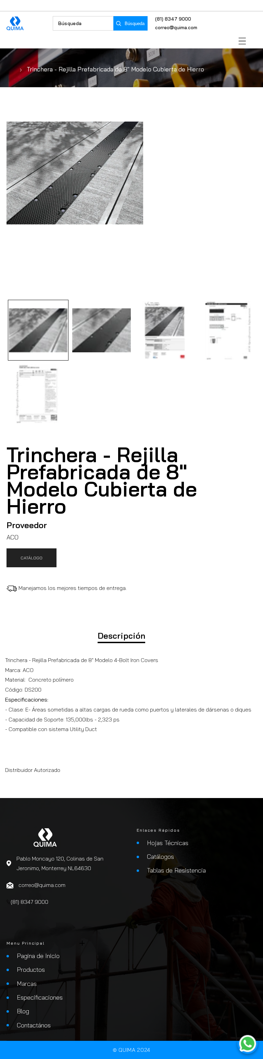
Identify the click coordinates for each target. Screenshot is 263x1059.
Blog (23, 1011)
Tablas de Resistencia (176, 870)
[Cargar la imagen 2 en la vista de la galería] (102, 330)
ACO (12, 537)
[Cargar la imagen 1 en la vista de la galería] (38, 330)
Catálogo (31, 557)
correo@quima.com (176, 27)
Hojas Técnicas (167, 843)
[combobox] (83, 23)
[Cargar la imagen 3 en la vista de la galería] (165, 330)
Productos (31, 969)
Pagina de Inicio (38, 956)
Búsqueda (135, 23)
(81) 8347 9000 (173, 19)
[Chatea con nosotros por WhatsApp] (247, 1043)
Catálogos (160, 857)
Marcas (27, 984)
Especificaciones (40, 997)
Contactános (34, 1025)
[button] (242, 41)
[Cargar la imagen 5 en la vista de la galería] (38, 394)
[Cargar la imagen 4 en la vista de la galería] (228, 330)
